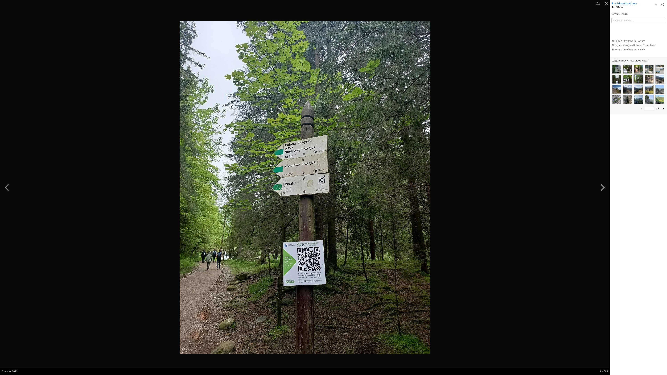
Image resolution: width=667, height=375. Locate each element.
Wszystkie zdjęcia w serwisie (630, 49)
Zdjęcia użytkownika (630, 41)
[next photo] (603, 187)
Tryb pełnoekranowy (599, 3)
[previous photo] (7, 187)
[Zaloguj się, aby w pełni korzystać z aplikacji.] (656, 4)
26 (657, 108)
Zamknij (606, 3)
